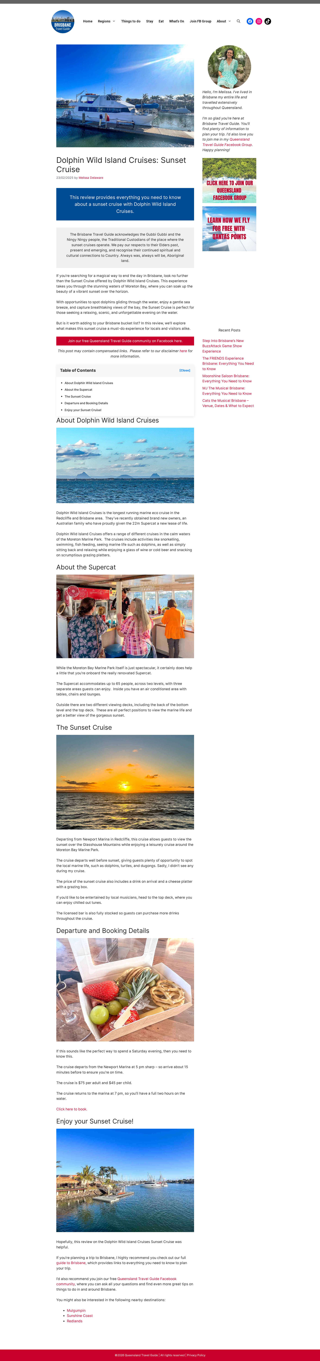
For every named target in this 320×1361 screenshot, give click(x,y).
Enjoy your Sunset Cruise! (83, 410)
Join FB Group (200, 21)
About (221, 21)
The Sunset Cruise (78, 396)
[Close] (184, 370)
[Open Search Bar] (238, 21)
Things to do (131, 21)
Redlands (74, 1321)
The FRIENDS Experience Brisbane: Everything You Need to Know (228, 363)
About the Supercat (78, 389)
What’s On (176, 21)
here (184, 351)
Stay (149, 21)
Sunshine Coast (80, 1316)
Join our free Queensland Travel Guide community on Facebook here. (125, 341)
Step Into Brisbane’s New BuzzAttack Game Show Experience (223, 346)
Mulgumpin (76, 1310)
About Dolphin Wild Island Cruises (89, 383)
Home (87, 21)
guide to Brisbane (71, 1263)
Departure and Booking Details (86, 403)
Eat (161, 21)
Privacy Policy (196, 1355)
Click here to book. (71, 1109)
